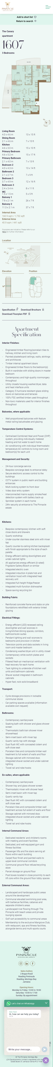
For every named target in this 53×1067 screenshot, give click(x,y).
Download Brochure (31, 309)
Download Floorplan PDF (14, 313)
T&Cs (4, 232)
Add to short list (25, 17)
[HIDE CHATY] (46, 1060)
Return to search (24, 21)
